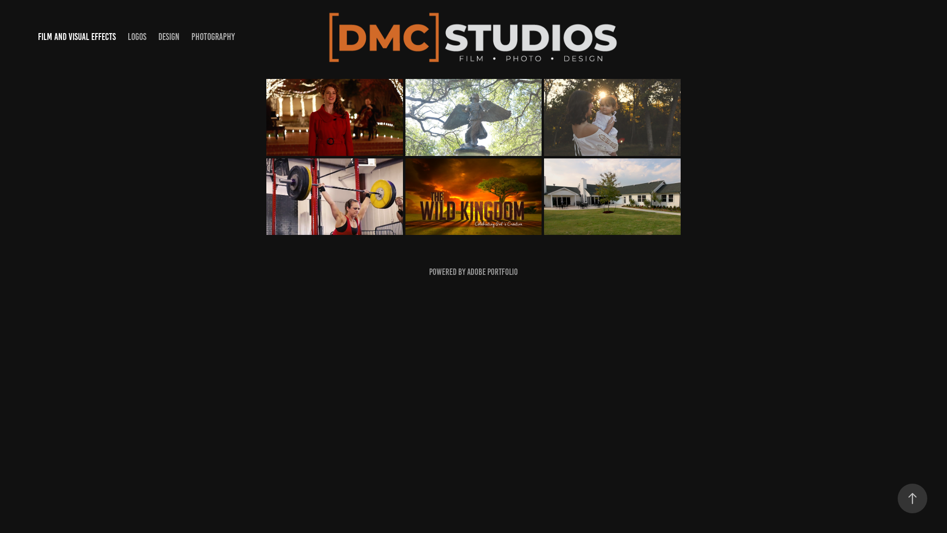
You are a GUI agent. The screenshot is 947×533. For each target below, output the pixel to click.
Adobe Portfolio (492, 272)
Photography (213, 37)
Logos (137, 37)
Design (169, 37)
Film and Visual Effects (77, 37)
